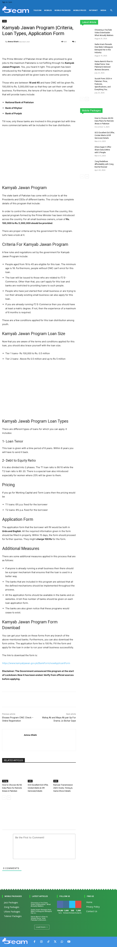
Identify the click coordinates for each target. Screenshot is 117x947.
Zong (5, 781)
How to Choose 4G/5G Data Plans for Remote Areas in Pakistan (12, 788)
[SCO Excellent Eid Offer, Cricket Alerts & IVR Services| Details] (39, 774)
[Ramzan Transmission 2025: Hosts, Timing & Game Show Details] (64, 774)
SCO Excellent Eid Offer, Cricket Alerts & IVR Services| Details (38, 788)
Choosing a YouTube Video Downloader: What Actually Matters (104, 32)
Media (103, 10)
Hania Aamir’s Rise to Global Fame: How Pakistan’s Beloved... (39, 918)
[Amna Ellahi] (3, 42)
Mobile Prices (79, 10)
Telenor (103, 109)
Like (60, 902)
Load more (41, 927)
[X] (55, 941)
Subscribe (80, 902)
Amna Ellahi (13, 41)
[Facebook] (34, 941)
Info (4, 21)
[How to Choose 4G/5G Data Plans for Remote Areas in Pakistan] (13, 774)
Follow (66, 902)
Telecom (37, 10)
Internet (93, 10)
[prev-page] (4, 798)
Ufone (104, 111)
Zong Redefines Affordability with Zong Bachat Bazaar (104, 164)
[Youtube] (68, 941)
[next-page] (9, 798)
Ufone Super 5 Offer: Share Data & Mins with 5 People (103, 150)
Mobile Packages (63, 10)
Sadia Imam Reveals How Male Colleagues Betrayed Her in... (41, 911)
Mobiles (48, 10)
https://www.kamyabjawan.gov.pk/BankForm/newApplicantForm (36, 663)
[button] (111, 10)
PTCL (112, 111)
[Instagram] (41, 941)
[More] (75, 699)
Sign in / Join (7, 2)
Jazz (94, 109)
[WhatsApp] (61, 941)
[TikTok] (48, 941)
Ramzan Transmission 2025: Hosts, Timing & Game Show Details (63, 788)
